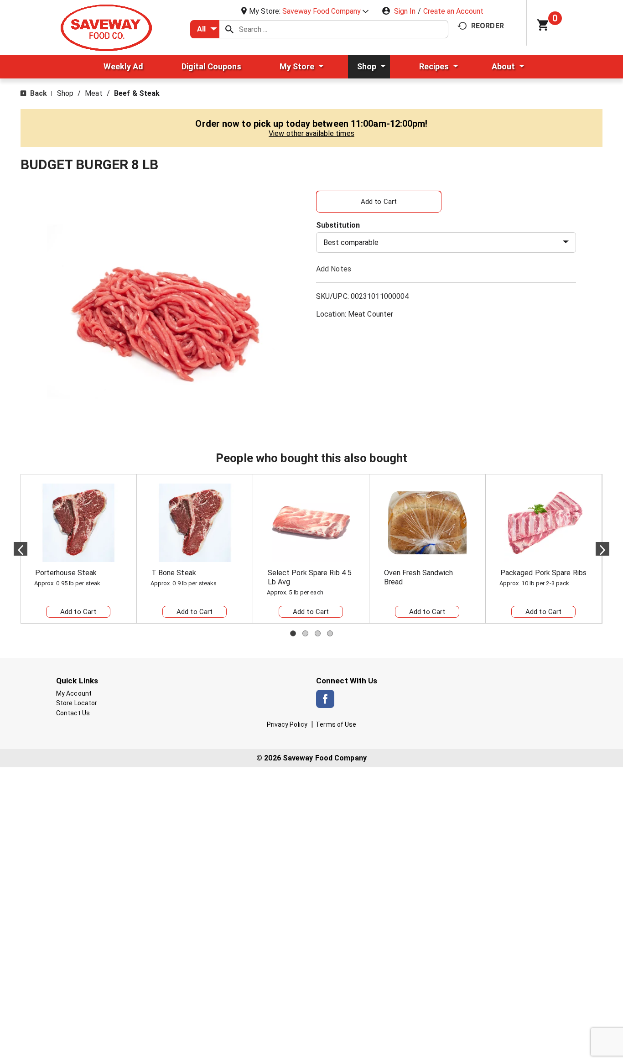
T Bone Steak (173, 572)
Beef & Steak (137, 93)
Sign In (404, 11)
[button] (325, 11)
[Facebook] (325, 699)
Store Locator (76, 703)
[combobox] (204, 29)
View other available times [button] (311, 133)
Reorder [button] (487, 25)
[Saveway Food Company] (106, 27)
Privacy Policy (287, 724)
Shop (65, 93)
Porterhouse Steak (66, 572)
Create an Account (453, 11)
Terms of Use (336, 724)
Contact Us (73, 713)
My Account (74, 693)
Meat (93, 93)
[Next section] (602, 549)
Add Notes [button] (333, 269)
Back (37, 93)
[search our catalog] (229, 29)
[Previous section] (20, 549)
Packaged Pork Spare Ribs (543, 572)
